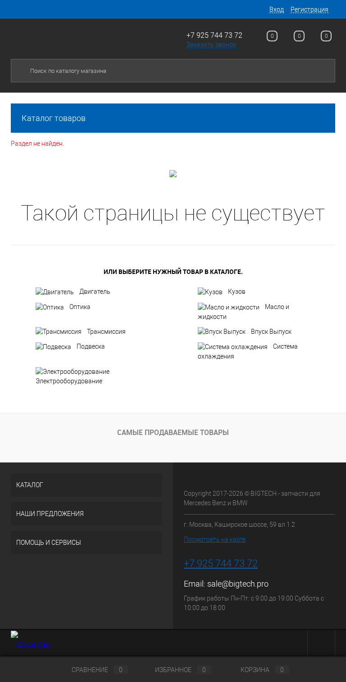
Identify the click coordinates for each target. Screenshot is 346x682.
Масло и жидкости (243, 311)
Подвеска (91, 346)
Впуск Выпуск (271, 331)
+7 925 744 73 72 (214, 35)
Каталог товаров (54, 118)
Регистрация (309, 9)
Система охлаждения (248, 351)
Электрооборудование (69, 381)
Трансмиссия (106, 331)
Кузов (237, 291)
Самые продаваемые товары (173, 432)
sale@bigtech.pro (238, 583)
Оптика (80, 306)
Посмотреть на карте (215, 539)
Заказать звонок (211, 44)
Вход (276, 9)
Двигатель (94, 291)
